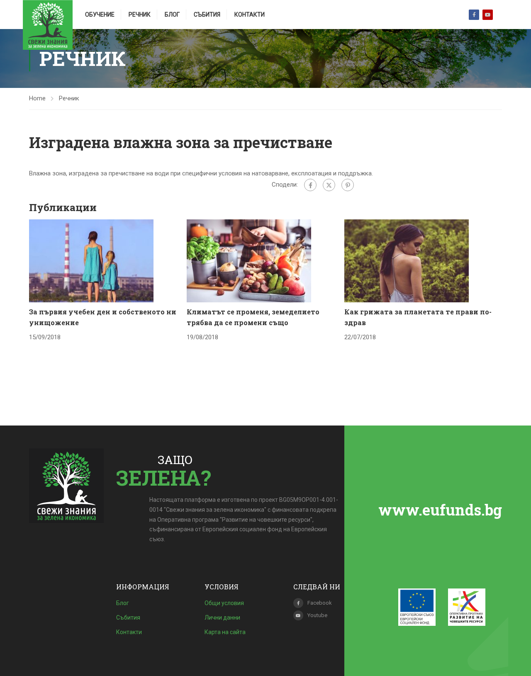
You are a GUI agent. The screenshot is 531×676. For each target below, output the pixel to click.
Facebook (474, 15)
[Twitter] (329, 185)
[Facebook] (310, 185)
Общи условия (224, 603)
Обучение (99, 14)
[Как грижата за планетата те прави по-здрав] (406, 260)
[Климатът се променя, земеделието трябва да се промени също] (249, 260)
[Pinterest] (347, 185)
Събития (207, 14)
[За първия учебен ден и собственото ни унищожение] (91, 260)
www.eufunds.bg (440, 510)
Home (37, 98)
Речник (140, 14)
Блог (172, 14)
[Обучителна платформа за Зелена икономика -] (48, 25)
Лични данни (222, 617)
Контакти (249, 14)
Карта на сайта (225, 632)
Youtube (487, 15)
